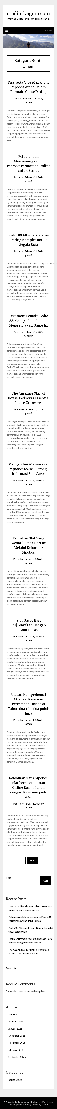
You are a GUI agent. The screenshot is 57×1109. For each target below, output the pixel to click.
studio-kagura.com (28, 13)
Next (32, 860)
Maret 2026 (14, 1014)
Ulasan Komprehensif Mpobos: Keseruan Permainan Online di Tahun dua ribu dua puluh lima (28, 704)
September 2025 (17, 1056)
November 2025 (16, 1042)
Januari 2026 (15, 1028)
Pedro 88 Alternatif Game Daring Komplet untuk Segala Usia (28, 240)
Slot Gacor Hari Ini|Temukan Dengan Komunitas (28, 625)
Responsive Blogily (22, 1104)
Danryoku (11, 968)
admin (28, 102)
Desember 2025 (16, 1035)
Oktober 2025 (15, 1049)
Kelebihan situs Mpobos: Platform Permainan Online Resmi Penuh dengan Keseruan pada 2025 (28, 787)
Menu (48, 30)
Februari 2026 (15, 1021)
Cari (9, 877)
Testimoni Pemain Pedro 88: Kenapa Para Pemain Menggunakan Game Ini (28, 320)
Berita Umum (15, 1079)
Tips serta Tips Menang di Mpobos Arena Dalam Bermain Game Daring (28, 87)
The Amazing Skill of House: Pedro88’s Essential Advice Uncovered (28, 398)
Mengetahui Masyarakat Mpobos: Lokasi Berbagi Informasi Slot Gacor (28, 469)
